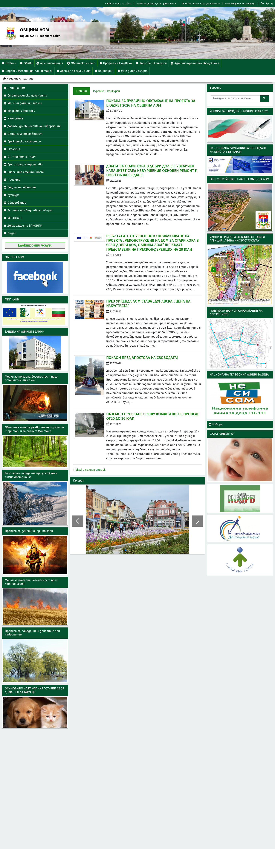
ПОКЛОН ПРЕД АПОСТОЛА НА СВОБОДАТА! (142, 358)
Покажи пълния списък (89, 469)
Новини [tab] (81, 91)
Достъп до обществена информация (34, 126)
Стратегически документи (27, 95)
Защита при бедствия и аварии (30, 210)
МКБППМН (14, 217)
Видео (11, 233)
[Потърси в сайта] (264, 98)
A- (267, 3)
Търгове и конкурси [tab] (106, 91)
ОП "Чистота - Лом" (21, 156)
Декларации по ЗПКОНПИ (24, 225)
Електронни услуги (35, 245)
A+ (262, 3)
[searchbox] (236, 98)
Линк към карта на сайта (118, 3)
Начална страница (20, 78)
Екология (13, 149)
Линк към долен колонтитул (240, 3)
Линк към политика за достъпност (201, 3)
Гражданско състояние (24, 141)
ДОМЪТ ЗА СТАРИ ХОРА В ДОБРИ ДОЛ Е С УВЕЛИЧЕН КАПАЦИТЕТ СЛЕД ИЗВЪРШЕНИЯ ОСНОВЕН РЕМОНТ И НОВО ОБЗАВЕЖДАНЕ (151, 170)
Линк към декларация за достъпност (156, 3)
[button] (77, 521)
